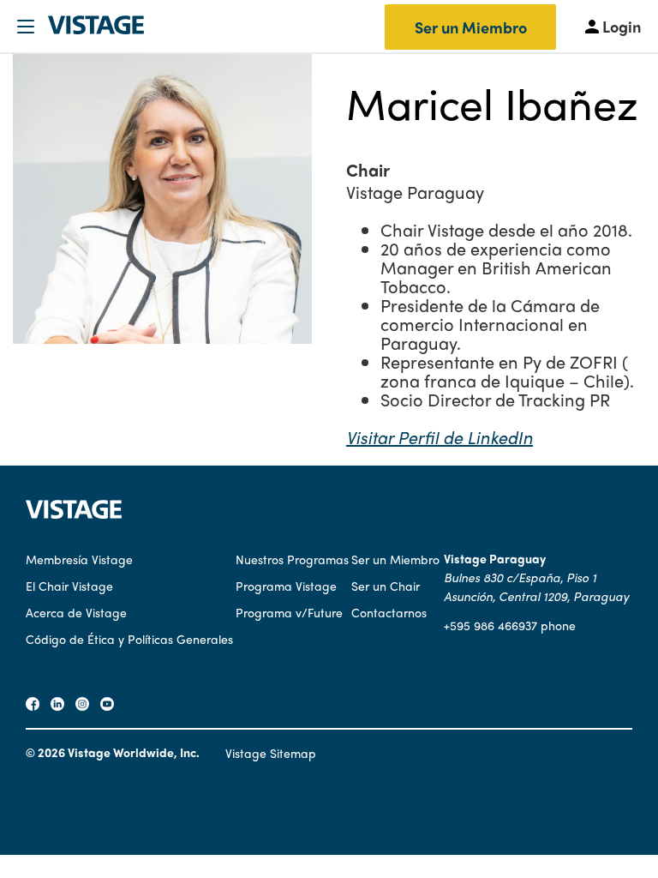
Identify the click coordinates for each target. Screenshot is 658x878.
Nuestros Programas (292, 559)
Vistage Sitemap (270, 752)
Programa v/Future (289, 612)
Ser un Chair (385, 585)
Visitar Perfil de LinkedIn (439, 436)
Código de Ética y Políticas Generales (129, 638)
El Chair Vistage (69, 585)
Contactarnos (389, 612)
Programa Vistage (286, 585)
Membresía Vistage (79, 559)
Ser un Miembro (471, 27)
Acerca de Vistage (76, 612)
